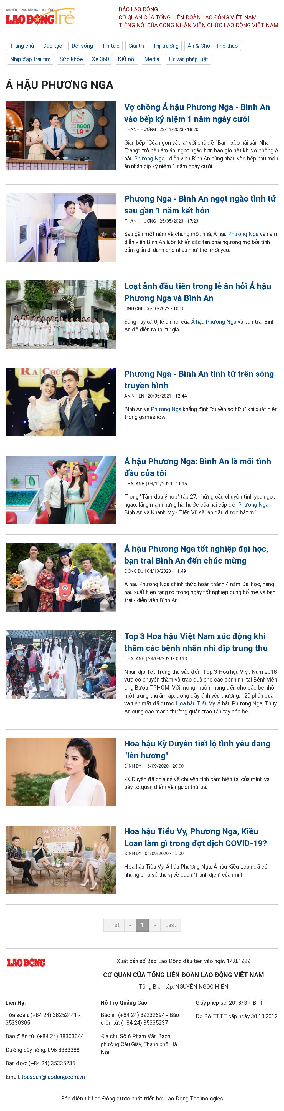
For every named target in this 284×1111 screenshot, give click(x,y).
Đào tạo (52, 45)
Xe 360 (100, 59)
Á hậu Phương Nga (213, 321)
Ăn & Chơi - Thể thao (212, 45)
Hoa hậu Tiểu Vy (195, 703)
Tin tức (111, 45)
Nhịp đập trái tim (30, 59)
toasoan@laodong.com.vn (53, 1077)
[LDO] (61, 136)
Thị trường (166, 45)
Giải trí (136, 45)
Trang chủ (22, 45)
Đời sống (82, 45)
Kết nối (126, 59)
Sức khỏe (71, 59)
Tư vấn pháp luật (188, 59)
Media (151, 59)
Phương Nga (149, 158)
